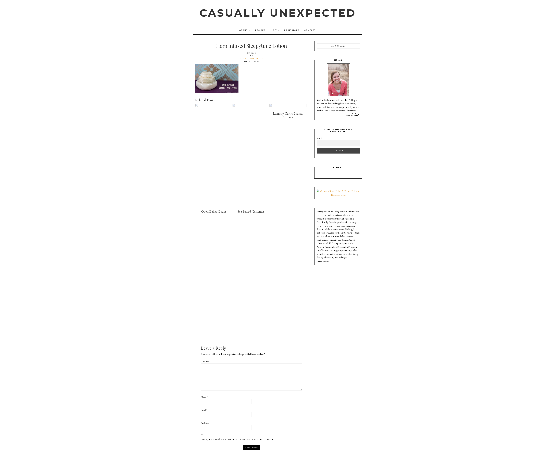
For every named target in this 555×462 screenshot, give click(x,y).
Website (205, 422)
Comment (206, 361)
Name (204, 397)
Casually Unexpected (277, 13)
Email (204, 410)
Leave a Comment (252, 61)
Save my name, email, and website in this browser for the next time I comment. (237, 439)
